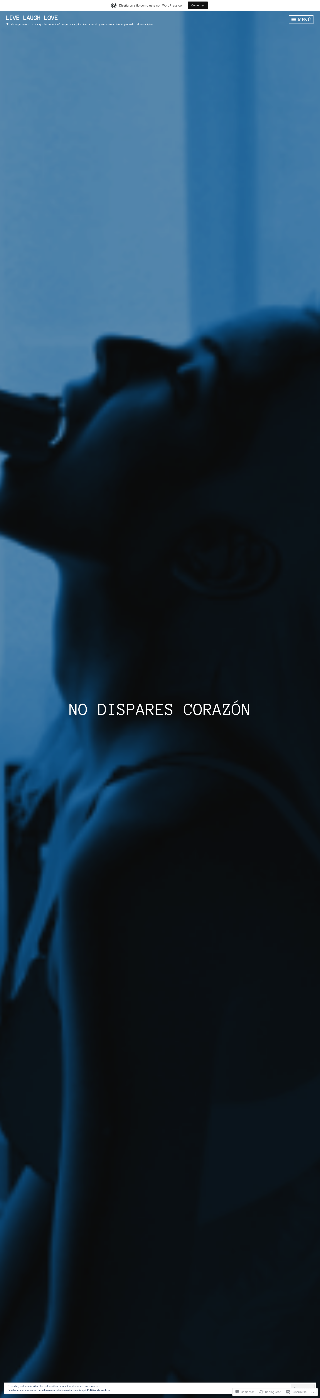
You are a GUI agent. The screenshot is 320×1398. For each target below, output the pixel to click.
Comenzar (197, 5)
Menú (304, 19)
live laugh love (32, 17)
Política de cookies (98, 1390)
